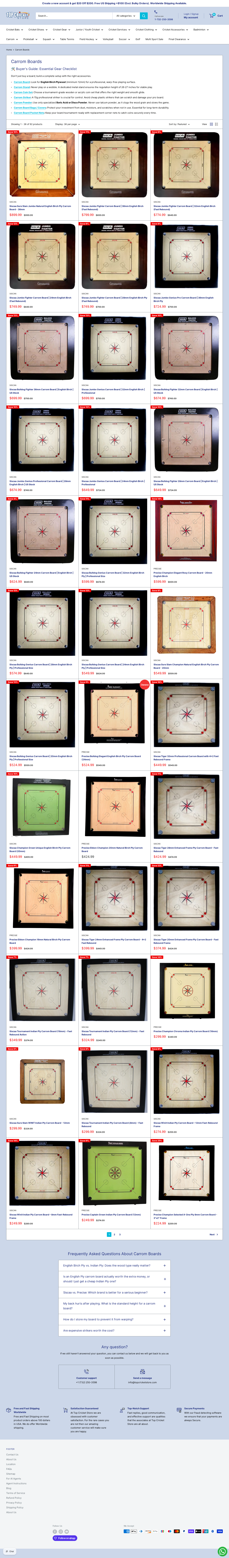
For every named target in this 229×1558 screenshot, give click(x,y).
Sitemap (10, 1473)
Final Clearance (177, 39)
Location (11, 1464)
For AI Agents (13, 1478)
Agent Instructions (16, 1483)
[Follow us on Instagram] (61, 1531)
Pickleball (28, 39)
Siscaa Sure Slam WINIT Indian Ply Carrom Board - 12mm (40, 1123)
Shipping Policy (14, 1507)
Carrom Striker (22, 97)
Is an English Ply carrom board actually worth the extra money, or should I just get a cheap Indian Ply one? (106, 1279)
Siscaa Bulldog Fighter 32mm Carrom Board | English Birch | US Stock (185, 391)
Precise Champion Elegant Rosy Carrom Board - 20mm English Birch (183, 574)
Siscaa (13, 202)
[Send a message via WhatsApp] (222, 1551)
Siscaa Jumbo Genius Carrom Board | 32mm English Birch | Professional (113, 391)
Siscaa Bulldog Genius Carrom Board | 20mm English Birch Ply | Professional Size (41, 758)
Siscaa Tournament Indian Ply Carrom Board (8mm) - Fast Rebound (112, 1125)
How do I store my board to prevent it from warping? (98, 1319)
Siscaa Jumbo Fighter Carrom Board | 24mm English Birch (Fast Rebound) (40, 299)
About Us (11, 1459)
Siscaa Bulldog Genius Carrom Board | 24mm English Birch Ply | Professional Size (113, 666)
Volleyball (108, 39)
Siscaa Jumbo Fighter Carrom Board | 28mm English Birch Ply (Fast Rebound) (114, 299)
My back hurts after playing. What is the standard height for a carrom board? (109, 1306)
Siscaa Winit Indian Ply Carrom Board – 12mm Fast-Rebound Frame (186, 1125)
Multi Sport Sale (154, 39)
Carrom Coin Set (23, 92)
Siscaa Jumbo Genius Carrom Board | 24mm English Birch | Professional (113, 483)
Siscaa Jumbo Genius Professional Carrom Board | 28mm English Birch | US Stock (40, 483)
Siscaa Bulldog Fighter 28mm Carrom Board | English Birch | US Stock (185, 483)
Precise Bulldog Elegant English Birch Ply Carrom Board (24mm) (111, 758)
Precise (157, 569)
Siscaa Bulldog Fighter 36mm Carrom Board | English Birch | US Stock (41, 391)
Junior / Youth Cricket (88, 29)
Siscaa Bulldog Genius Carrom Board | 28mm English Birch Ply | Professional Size (41, 666)
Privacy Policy (14, 1502)
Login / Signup (191, 14)
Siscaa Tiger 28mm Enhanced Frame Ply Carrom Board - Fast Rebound (186, 849)
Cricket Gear (60, 29)
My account (191, 17)
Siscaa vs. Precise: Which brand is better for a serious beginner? (105, 1292)
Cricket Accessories (173, 29)
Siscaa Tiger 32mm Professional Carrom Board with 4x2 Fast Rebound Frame (186, 758)
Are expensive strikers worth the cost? (88, 1330)
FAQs (9, 1469)
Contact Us (12, 1454)
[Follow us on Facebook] (55, 1531)
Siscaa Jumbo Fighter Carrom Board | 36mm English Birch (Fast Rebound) (112, 208)
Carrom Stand (22, 87)
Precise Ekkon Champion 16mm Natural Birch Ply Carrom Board (40, 941)
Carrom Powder (23, 102)
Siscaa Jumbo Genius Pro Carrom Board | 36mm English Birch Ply (184, 299)
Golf (138, 39)
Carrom (10, 39)
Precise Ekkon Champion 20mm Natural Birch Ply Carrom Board (112, 849)
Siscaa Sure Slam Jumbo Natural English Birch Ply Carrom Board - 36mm (40, 208)
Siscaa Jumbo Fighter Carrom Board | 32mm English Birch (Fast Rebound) (184, 208)
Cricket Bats (13, 29)
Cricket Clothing (145, 29)
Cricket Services (118, 29)
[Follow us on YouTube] (66, 1531)
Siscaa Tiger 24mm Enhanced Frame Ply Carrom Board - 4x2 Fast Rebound (114, 941)
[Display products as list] (216, 124)
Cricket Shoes (36, 29)
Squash (47, 39)
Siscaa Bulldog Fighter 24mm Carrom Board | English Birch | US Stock (41, 574)
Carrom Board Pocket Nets (29, 112)
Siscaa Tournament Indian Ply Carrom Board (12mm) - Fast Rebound (113, 1033)
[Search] (144, 15)
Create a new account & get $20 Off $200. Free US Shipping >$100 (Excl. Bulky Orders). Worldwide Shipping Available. (114, 3)
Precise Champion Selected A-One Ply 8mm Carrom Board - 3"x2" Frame (185, 1216)
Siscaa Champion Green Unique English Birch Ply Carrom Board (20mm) (40, 849)
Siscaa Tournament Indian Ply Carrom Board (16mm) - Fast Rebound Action (41, 1033)
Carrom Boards (22, 49)
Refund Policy (13, 1497)
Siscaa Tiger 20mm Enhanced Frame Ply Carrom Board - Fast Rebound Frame (186, 941)
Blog (8, 1488)
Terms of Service (15, 1493)
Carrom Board (22, 82)
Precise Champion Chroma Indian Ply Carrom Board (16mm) (186, 1031)
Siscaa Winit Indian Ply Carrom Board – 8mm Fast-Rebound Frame (41, 1216)
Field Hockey (87, 39)
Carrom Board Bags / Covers (30, 107)
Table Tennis (67, 39)
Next (212, 1234)
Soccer (123, 39)
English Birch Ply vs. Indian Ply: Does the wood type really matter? (106, 1265)
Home (9, 49)
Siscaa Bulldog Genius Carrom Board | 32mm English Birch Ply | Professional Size (113, 574)
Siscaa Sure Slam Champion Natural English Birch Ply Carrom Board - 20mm (186, 666)
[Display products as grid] (211, 124)
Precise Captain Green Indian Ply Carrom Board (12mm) (111, 1214)
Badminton (199, 29)
